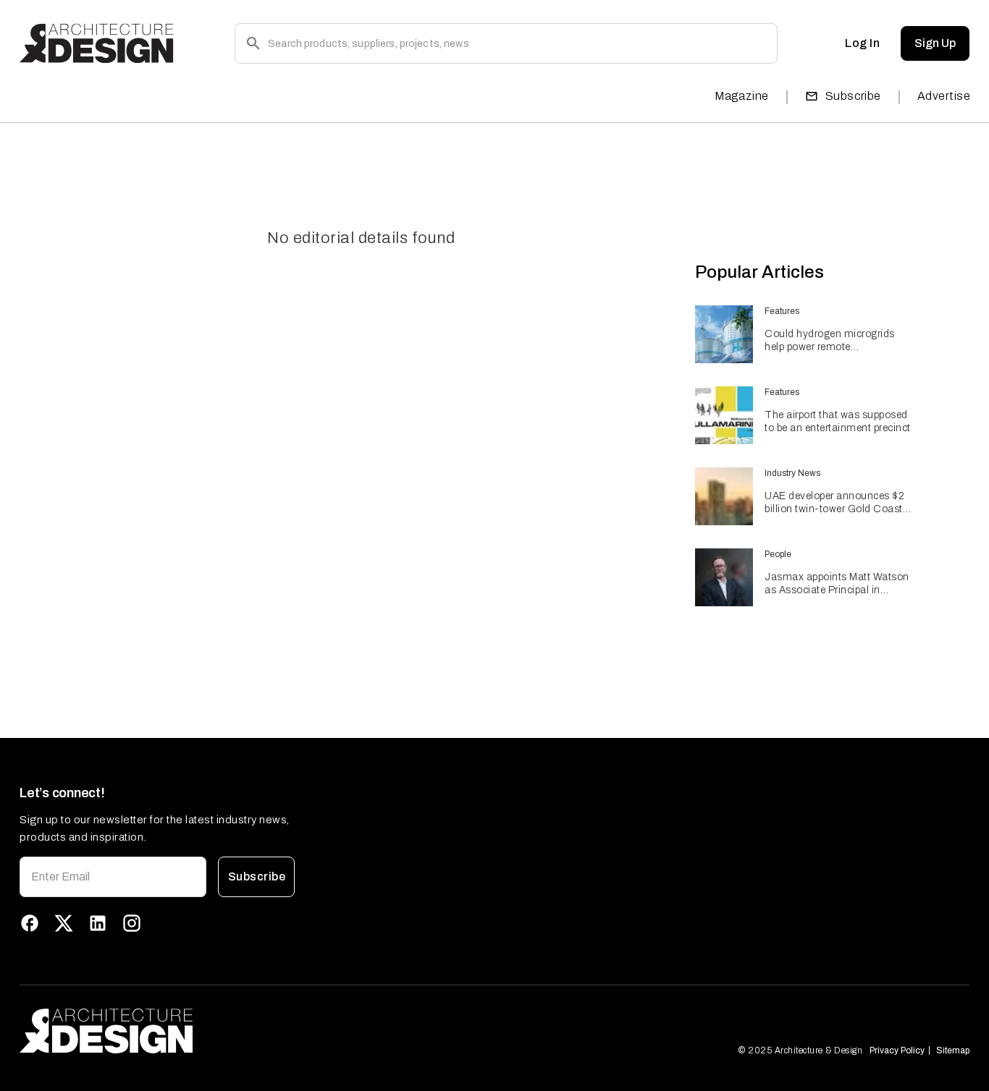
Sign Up (935, 43)
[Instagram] (132, 923)
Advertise (943, 96)
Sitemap (952, 1050)
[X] (64, 923)
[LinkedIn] (98, 923)
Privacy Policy (897, 1050)
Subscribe (853, 96)
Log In (862, 43)
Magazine (742, 96)
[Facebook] (30, 923)
